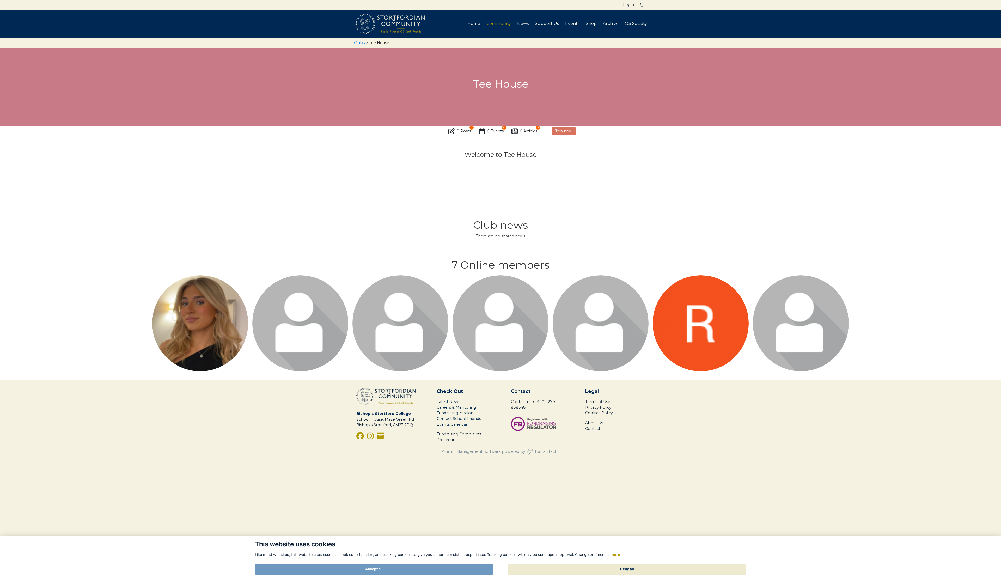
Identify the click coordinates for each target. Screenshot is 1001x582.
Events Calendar (452, 424)
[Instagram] (370, 437)
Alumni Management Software (471, 451)
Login (628, 4)
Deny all (627, 569)
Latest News (448, 401)
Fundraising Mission (455, 413)
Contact (592, 428)
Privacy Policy (598, 407)
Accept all (374, 569)
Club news (500, 225)
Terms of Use (597, 401)
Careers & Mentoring (456, 407)
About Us (594, 422)
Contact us (521, 401)
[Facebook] (360, 437)
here (616, 554)
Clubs (359, 42)
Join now (563, 131)
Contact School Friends (459, 418)
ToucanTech (545, 451)
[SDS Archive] (380, 437)
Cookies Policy (599, 413)
